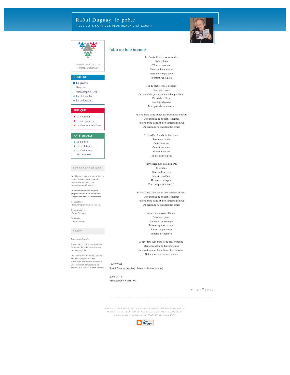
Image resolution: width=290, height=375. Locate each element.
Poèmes (81, 87)
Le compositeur (85, 121)
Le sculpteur (84, 146)
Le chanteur (83, 116)
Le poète (82, 83)
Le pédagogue (84, 100)
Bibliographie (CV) (86, 92)
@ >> (210, 290)
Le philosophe (84, 96)
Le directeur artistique (89, 125)
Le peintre (82, 142)
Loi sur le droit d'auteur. (93, 268)
